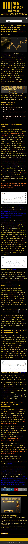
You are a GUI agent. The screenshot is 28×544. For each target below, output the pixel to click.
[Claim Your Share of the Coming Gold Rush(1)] (14, 91)
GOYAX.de (21, 204)
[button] (26, 18)
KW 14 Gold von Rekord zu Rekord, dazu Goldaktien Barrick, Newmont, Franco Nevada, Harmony (14, 185)
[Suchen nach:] (14, 21)
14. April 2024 (4, 34)
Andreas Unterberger (13, 34)
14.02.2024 (23, 173)
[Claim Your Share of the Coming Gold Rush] (11, 512)
